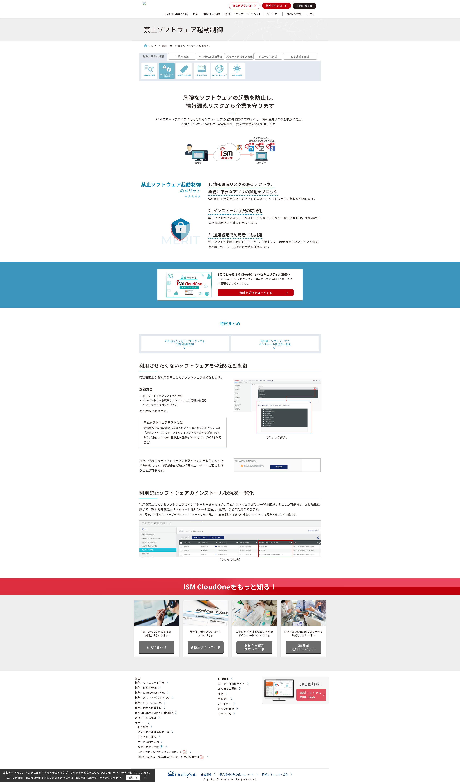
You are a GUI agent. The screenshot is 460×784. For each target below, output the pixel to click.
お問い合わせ (304, 5)
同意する (132, 777)
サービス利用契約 (148, 742)
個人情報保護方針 (86, 778)
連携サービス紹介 (145, 717)
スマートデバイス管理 (239, 56)
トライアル (224, 714)
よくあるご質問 (227, 688)
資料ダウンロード (276, 5)
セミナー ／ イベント (248, 14)
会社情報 (206, 774)
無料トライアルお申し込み (310, 695)
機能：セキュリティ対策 (149, 682)
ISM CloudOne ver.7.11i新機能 (154, 712)
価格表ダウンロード (245, 5)
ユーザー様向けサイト (231, 683)
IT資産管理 (182, 56)
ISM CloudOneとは (176, 14)
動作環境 (143, 726)
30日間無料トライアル (303, 647)
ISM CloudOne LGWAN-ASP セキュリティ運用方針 (168, 757)
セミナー (223, 698)
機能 (195, 14)
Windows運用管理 (210, 56)
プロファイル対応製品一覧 (154, 731)
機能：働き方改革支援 (148, 707)
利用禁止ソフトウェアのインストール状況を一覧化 (275, 343)
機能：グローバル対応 (148, 702)
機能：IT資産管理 (146, 687)
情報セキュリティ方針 (275, 774)
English (223, 678)
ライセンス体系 (147, 737)
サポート (140, 723)
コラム (311, 14)
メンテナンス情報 (148, 747)
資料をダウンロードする (255, 292)
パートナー (273, 14)
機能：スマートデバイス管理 (152, 697)
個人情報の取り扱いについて (237, 774)
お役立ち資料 (293, 14)
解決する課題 (211, 14)
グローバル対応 (268, 56)
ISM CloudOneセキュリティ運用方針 (160, 752)
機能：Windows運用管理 (150, 692)
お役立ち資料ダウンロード (254, 647)
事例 (228, 14)
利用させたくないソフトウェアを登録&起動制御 (185, 343)
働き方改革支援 (300, 56)
